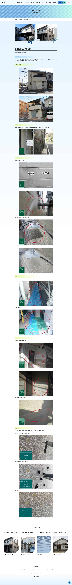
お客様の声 (38, 2)
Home (16, 19)
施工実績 (32, 2)
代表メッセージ (26, 2)
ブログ (43, 2)
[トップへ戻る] (69, 582)
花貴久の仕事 (19, 2)
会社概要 (54, 2)
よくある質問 (48, 2)
